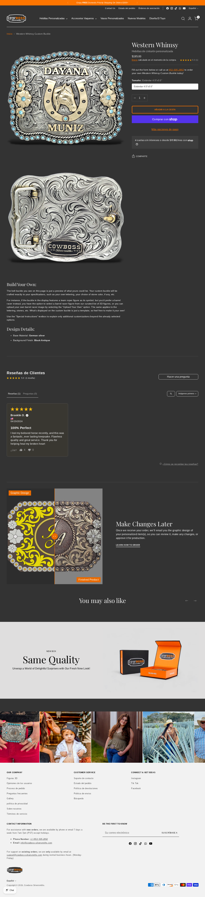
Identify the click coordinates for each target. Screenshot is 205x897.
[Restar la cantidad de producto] (135, 98)
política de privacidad (17, 803)
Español (192, 8)
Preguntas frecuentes (17, 793)
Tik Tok (134, 783)
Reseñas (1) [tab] (14, 393)
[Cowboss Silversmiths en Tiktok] (175, 8)
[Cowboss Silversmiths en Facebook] (167, 8)
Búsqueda (79, 798)
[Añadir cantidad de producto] (144, 98)
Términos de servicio (17, 814)
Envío (135, 60)
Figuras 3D (12, 778)
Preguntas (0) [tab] (30, 393)
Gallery (10, 798)
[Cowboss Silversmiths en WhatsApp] (180, 8)
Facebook (136, 788)
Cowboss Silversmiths (34, 885)
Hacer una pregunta (178, 376)
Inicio (9, 33)
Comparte (142, 156)
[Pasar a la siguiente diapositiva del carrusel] (195, 601)
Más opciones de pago (165, 129)
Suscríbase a (169, 833)
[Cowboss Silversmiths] (16, 18)
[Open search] (171, 393)
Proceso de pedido (16, 788)
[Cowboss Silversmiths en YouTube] (184, 8)
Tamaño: (147, 80)
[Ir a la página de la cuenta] (190, 18)
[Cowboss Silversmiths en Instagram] (171, 8)
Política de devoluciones (86, 788)
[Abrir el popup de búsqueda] (183, 18)
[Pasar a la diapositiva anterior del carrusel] (187, 601)
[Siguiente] (137, 2)
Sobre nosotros (14, 809)
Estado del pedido (82, 783)
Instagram (136, 778)
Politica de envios (82, 793)
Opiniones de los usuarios (19, 783)
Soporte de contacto (84, 778)
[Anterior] (67, 2)
